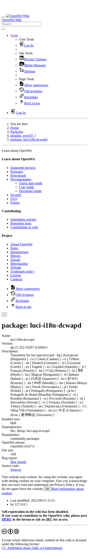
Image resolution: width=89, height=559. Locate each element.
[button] (14, 35)
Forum (14, 202)
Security (16, 195)
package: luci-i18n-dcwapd (28, 139)
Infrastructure (19, 252)
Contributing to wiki (24, 227)
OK (47, 489)
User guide (26, 187)
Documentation (20, 179)
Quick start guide (30, 183)
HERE (7, 519)
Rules (14, 248)
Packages (16, 131)
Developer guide (30, 191)
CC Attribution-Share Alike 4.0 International (32, 548)
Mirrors (15, 256)
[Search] (3, 29)
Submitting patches (23, 219)
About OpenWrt (21, 244)
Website (15, 267)
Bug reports (18, 462)
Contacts (16, 279)
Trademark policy (22, 271)
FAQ (13, 199)
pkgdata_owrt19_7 (23, 135)
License (15, 275)
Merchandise (19, 263)
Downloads (18, 175)
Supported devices (22, 168)
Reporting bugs (20, 223)
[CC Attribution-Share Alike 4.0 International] (10, 533)
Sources (15, 469)
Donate (15, 260)
